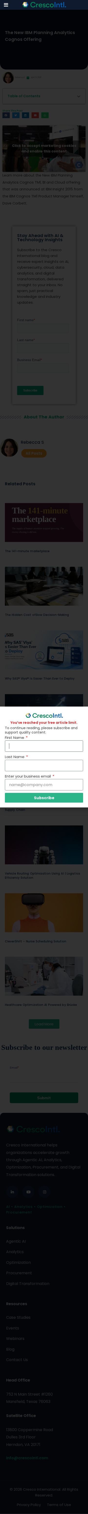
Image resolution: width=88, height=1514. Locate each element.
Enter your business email (28, 776)
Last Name (15, 756)
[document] (44, 757)
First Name (15, 737)
